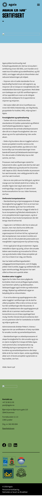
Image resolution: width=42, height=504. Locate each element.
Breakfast (24, 492)
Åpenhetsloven (8, 428)
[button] (38, 4)
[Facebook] (4, 445)
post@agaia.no (8, 405)
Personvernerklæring (10, 489)
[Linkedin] (15, 445)
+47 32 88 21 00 (8, 402)
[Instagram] (10, 445)
